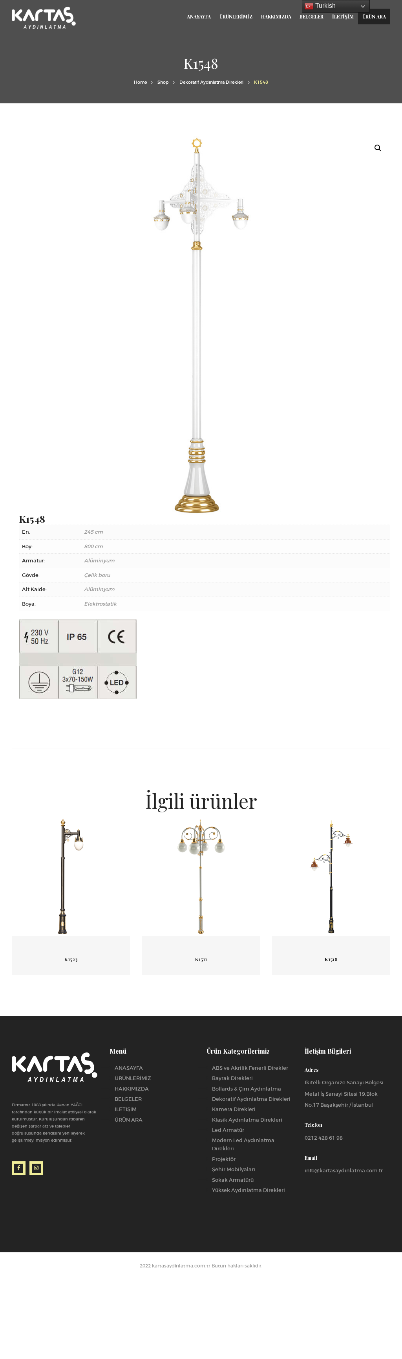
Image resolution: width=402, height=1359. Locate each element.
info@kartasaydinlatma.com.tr (344, 1170)
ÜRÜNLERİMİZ (133, 1078)
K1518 (331, 959)
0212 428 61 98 (324, 1138)
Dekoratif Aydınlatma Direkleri (211, 82)
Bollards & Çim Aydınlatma (246, 1088)
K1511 (201, 959)
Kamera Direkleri (234, 1109)
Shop (162, 82)
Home (140, 82)
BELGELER (128, 1099)
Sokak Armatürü (233, 1180)
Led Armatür (228, 1130)
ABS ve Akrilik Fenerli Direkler (250, 1068)
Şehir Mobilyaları (233, 1169)
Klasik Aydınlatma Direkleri (247, 1120)
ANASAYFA (129, 1068)
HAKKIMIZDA (132, 1088)
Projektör (224, 1159)
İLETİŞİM (126, 1109)
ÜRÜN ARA (129, 1120)
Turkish (325, 5)
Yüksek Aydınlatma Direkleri (248, 1190)
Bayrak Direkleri (232, 1078)
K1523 (71, 959)
